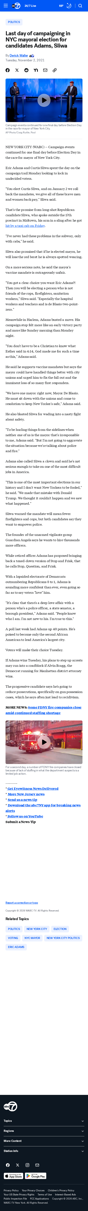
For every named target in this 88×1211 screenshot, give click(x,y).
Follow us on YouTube (25, 816)
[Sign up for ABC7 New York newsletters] (37, 1165)
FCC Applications (39, 1198)
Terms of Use (45, 1194)
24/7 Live (30, 6)
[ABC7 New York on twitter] (18, 1165)
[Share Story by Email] (45, 70)
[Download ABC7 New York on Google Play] (35, 1176)
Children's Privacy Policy (61, 1190)
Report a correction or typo (22, 903)
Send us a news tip (22, 799)
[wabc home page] (10, 1106)
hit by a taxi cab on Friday (25, 225)
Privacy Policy (11, 1190)
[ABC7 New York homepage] (16, 5)
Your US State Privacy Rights (19, 1194)
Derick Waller (19, 55)
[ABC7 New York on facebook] (8, 1165)
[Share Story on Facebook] (7, 70)
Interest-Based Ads (65, 1194)
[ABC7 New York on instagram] (27, 1165)
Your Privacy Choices (33, 1190)
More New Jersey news (26, 794)
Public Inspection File (15, 1198)
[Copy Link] (54, 70)
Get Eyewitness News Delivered (33, 788)
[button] (5, 5)
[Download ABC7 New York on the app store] (13, 1176)
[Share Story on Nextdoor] (35, 70)
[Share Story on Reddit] (26, 70)
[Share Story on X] (17, 70)
